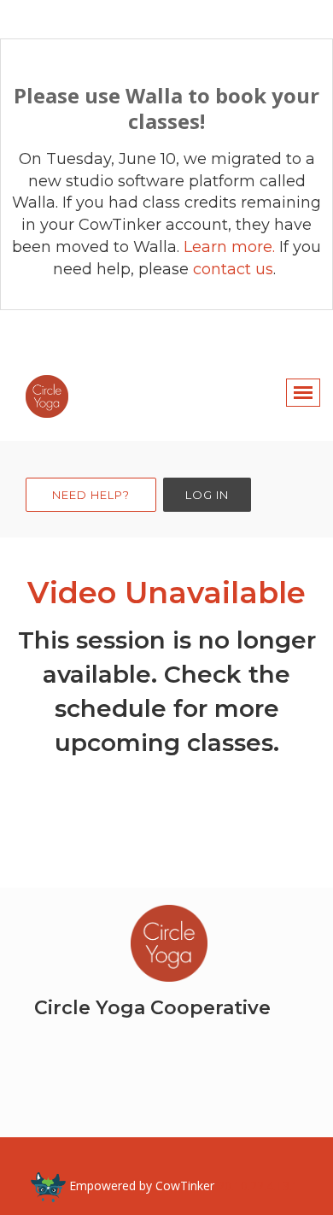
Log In (207, 495)
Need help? (91, 495)
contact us (233, 269)
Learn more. (231, 247)
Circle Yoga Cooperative (152, 1007)
